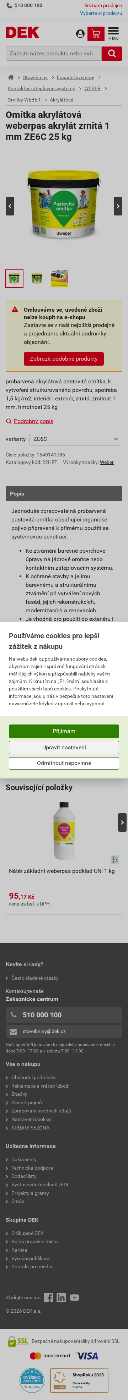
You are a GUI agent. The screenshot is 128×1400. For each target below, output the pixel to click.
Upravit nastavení (64, 747)
